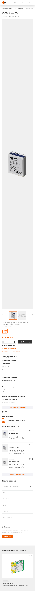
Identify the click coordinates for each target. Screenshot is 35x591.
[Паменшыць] (3, 342)
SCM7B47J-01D (14, 462)
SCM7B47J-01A (14, 447)
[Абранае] (32, 431)
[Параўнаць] (29, 431)
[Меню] (32, 2)
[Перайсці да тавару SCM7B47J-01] (5, 434)
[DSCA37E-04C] (17, 567)
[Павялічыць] (14, 342)
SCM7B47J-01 (13, 433)
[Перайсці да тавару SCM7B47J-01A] (5, 448)
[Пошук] (18, 3)
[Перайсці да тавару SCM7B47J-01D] (5, 462)
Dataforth (11, 430)
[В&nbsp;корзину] (31, 555)
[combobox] (17, 486)
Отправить (7, 536)
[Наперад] (32, 315)
